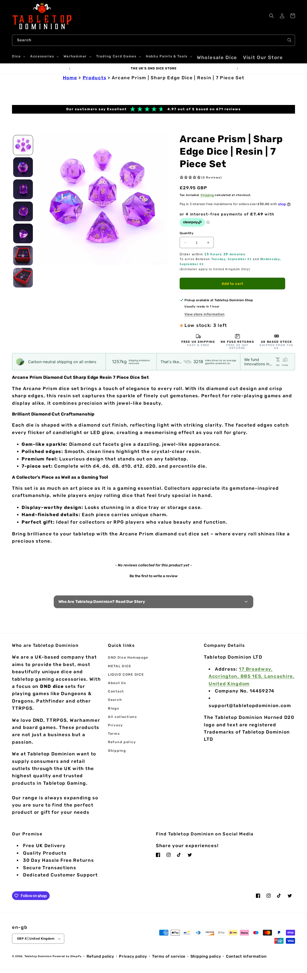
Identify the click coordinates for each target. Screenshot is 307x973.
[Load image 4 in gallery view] (23, 211)
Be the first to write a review (153, 576)
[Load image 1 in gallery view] (23, 145)
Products (94, 77)
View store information (204, 314)
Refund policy (122, 742)
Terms (114, 734)
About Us (117, 683)
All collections (122, 717)
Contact (116, 691)
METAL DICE (119, 666)
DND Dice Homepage (128, 657)
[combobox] (153, 40)
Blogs (113, 708)
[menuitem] (217, 57)
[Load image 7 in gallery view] (23, 278)
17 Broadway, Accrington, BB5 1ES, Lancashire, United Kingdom (252, 676)
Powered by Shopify (67, 956)
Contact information (246, 956)
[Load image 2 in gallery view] (23, 167)
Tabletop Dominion (38, 956)
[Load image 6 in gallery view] (23, 255)
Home (70, 77)
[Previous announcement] (69, 68)
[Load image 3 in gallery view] (23, 189)
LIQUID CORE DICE (126, 675)
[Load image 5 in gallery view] (23, 233)
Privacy (115, 725)
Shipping (207, 195)
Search (115, 700)
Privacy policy (133, 956)
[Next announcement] (237, 68)
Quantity (186, 233)
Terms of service (168, 956)
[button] (18, 56)
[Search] (289, 40)
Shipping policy (205, 956)
